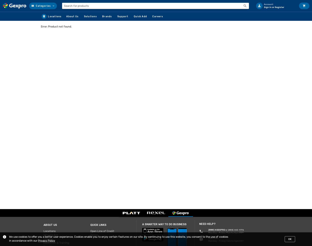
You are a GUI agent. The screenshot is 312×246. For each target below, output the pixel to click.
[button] (43, 6)
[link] (64, 231)
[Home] (14, 6)
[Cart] (304, 6)
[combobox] (155, 6)
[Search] (245, 6)
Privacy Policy (46, 240)
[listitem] (275, 6)
